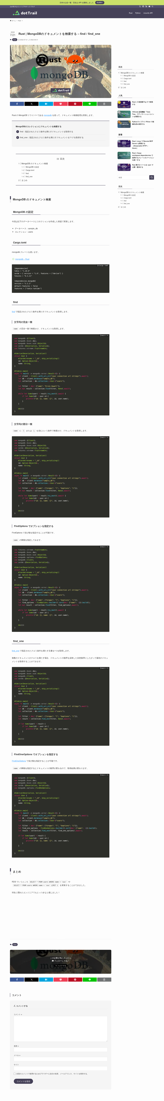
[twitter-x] (140, 6)
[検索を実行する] (151, 177)
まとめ (24, 180)
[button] (17, 104)
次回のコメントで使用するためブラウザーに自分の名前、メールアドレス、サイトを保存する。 (52, 1074)
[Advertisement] (60, 918)
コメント (18, 1014)
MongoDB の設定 (32, 167)
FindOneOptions (19, 760)
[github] (143, 6)
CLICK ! (100, 2)
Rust (14, 40)
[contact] (149, 6)
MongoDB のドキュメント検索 (34, 163)
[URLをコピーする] (104, 104)
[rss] (146, 6)
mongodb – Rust (22, 259)
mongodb (48, 115)
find (27, 173)
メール (17, 1055)
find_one (29, 176)
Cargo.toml (30, 170)
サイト (16, 1064)
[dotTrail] (24, 13)
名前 (16, 1046)
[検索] (152, 6)
